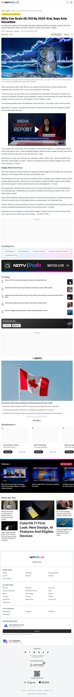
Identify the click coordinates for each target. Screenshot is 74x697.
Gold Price (6, 599)
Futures (28, 576)
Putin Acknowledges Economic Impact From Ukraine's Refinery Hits (63, 513)
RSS (51, 690)
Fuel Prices (52, 599)
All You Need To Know (10, 445)
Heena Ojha (9, 31)
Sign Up (37, 631)
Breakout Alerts (53, 573)
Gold (7, 214)
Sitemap (46, 690)
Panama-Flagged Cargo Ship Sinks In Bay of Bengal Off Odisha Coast (64, 532)
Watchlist (29, 573)
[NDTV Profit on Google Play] (30, 682)
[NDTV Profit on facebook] (25, 652)
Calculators (6, 602)
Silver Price (29, 599)
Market (31, 211)
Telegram (29, 611)
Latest (27, 214)
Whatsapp (6, 614)
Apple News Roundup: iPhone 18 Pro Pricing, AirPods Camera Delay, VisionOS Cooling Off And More (8, 536)
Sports (50, 593)
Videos (50, 596)
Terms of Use (31, 690)
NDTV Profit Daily (40, 445)
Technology (29, 593)
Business (11, 211)
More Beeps (36, 420)
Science (28, 596)
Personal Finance (54, 211)
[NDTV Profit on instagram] (34, 652)
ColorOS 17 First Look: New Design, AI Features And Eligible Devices (36, 529)
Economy (51, 588)
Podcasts (51, 611)
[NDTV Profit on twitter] (30, 652)
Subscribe (8, 452)
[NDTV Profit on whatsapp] (48, 652)
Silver (14, 214)
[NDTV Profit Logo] (37, 557)
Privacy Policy (39, 690)
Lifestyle (5, 596)
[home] (12, 2)
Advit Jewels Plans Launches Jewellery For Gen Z (45, 485)
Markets (16, 31)
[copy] (72, 34)
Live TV (5, 576)
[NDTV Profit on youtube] (43, 652)
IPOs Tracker (7, 578)
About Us (24, 690)
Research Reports (8, 591)
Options (51, 576)
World (4, 593)
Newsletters (7, 611)
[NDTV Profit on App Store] (44, 682)
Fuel (2, 214)
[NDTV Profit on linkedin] (39, 652)
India (50, 591)
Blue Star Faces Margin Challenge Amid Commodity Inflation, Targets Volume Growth (13, 486)
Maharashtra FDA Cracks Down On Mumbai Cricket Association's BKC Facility (7, 515)
